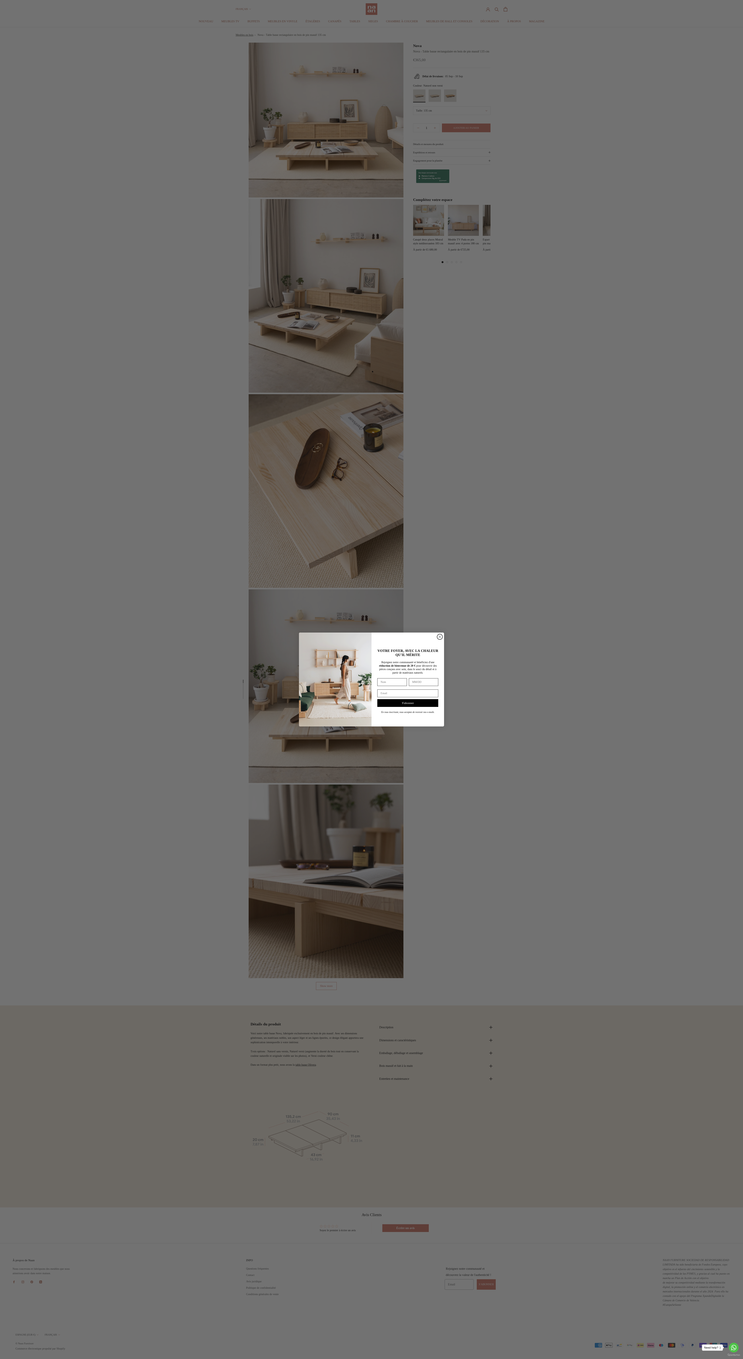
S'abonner (408, 703)
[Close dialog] (440, 637)
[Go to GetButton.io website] (734, 1355)
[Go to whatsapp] (734, 1347)
